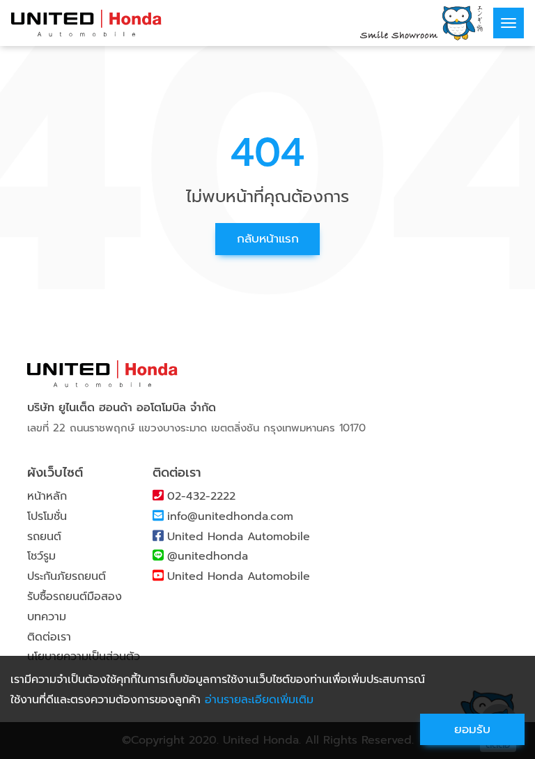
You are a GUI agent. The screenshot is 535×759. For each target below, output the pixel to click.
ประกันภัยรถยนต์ (66, 576)
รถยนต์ (44, 536)
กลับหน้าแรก (268, 238)
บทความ (46, 616)
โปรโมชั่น (47, 516)
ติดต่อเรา (49, 637)
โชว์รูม (41, 556)
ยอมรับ (472, 729)
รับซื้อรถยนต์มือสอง (74, 596)
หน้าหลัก (47, 496)
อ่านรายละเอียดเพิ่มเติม (259, 699)
